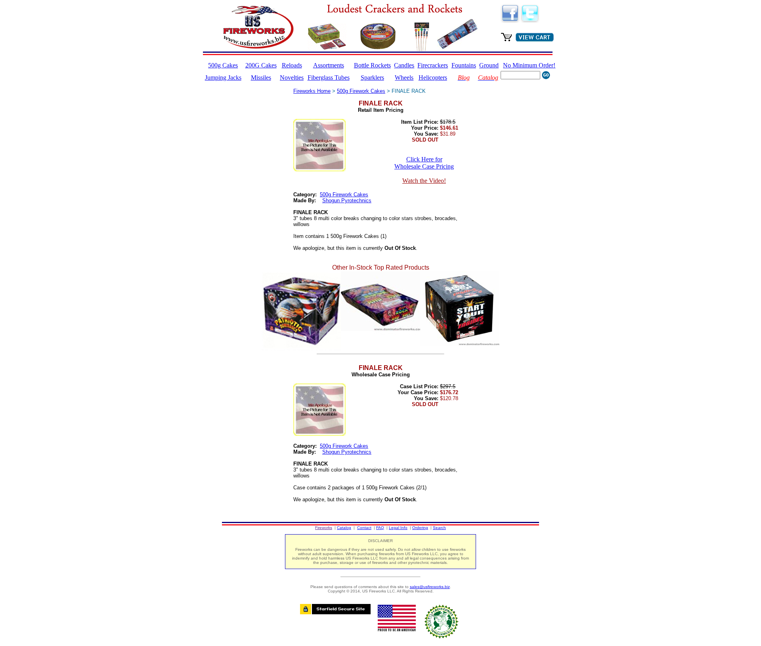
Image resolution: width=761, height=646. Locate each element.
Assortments (328, 65)
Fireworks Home (312, 91)
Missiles (261, 77)
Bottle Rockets (372, 65)
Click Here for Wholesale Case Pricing (424, 163)
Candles (404, 65)
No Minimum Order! (529, 65)
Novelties (292, 77)
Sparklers (372, 77)
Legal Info (398, 527)
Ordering (420, 527)
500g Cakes (223, 65)
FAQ (380, 527)
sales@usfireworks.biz (430, 587)
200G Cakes (261, 65)
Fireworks (323, 527)
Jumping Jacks (223, 77)
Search (439, 527)
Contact (364, 527)
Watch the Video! (424, 180)
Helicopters (433, 77)
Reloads (292, 65)
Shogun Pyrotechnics (346, 200)
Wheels (404, 77)
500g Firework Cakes (361, 91)
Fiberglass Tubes (329, 77)
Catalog (344, 527)
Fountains (463, 65)
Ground (489, 65)
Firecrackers (432, 65)
